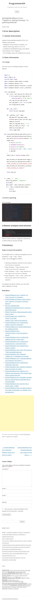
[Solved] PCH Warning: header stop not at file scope (15, 551)
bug (29, 570)
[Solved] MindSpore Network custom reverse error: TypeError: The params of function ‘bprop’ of (18, 301)
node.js (10, 580)
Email (4, 495)
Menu (17, 11)
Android (5, 570)
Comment (5, 469)
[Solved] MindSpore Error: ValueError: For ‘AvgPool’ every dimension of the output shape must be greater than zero (18, 373)
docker (20, 574)
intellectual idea (23, 575)
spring (19, 585)
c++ (3, 572)
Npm (13, 580)
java (4, 577)
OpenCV (16, 580)
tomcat (25, 587)
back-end (20, 570)
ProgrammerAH (17, 3)
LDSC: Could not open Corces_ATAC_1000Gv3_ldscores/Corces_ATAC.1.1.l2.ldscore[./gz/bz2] (17, 541)
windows (16, 588)
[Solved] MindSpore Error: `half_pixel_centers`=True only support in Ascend (16, 333)
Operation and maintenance (11, 581)
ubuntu (5, 588)
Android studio (13, 570)
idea (17, 575)
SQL (3, 587)
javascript (11, 577)
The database (13, 587)
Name (4, 488)
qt (2, 585)
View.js (10, 588)
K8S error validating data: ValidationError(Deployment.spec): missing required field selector (18, 308)
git (11, 575)
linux (18, 577)
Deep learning (21, 572)
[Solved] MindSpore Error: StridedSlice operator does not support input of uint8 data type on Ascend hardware (18, 379)
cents (6, 572)
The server (20, 587)
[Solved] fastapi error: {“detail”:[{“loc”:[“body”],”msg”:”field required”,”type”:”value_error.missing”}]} (16, 318)
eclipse (24, 573)
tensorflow (7, 587)
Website (4, 502)
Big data (25, 570)
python (22, 583)
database (11, 572)
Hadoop (14, 575)
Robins (16, 436)
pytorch (29, 584)
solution (13, 585)
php (22, 581)
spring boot (26, 586)
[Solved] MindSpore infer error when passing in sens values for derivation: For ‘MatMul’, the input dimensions (18, 390)
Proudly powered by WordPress (10, 599)
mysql (4, 579)
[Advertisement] (17, 413)
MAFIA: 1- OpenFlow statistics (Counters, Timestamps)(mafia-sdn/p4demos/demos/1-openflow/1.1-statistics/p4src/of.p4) (16, 534)
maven (23, 578)
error (28, 573)
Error (16, 434)
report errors (6, 585)
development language (10, 574)
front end (6, 575)
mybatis (28, 578)
